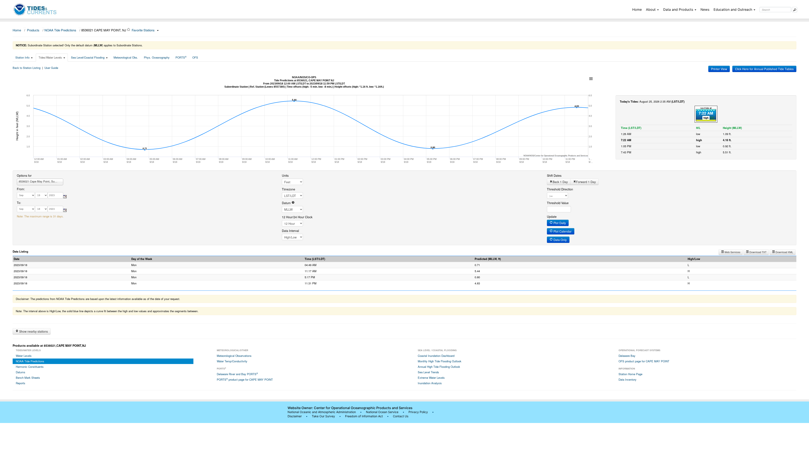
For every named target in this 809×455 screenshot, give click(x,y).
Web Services (732, 252)
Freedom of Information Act (364, 416)
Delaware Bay (627, 356)
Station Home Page (630, 374)
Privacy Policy (418, 412)
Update (552, 216)
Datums (20, 372)
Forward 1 (586, 182)
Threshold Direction (560, 189)
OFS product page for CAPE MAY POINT (644, 361)
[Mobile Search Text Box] (794, 9)
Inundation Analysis (430, 383)
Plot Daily (559, 223)
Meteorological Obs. (126, 57)
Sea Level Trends (428, 372)
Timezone (288, 189)
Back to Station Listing (26, 68)
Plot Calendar (562, 231)
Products (33, 30)
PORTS (180, 57)
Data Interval (290, 231)
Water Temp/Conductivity (232, 361)
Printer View (719, 69)
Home (637, 9)
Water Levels (24, 356)
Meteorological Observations (234, 356)
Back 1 (560, 182)
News (705, 9)
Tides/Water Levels (50, 57)
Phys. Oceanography (157, 57)
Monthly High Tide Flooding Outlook (439, 361)
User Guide (51, 68)
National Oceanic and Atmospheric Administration (322, 412)
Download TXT (757, 252)
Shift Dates (554, 175)
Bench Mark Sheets (28, 378)
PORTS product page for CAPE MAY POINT (245, 379)
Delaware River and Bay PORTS (237, 374)
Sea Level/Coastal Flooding (87, 57)
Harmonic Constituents (30, 367)
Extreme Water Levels (431, 378)
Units (285, 175)
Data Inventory (627, 379)
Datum (287, 203)
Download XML (784, 252)
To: (19, 203)
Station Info (22, 57)
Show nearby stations (33, 331)
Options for (24, 175)
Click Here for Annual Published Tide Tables (764, 69)
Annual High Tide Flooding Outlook (439, 367)
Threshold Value (558, 203)
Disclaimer (295, 416)
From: (21, 189)
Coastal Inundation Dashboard (436, 356)
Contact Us (400, 416)
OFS (195, 57)
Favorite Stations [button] (143, 30)
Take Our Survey (324, 416)
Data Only (560, 240)
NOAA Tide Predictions (60, 30)
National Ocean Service (382, 412)
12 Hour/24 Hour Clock (297, 217)
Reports (20, 383)
